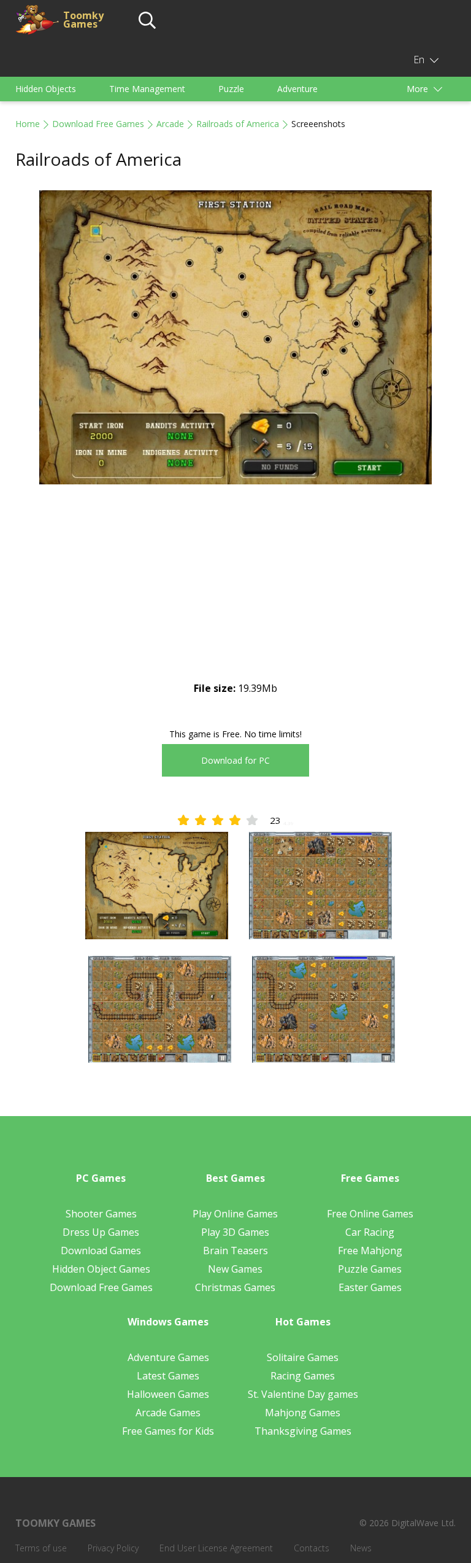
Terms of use (41, 1548)
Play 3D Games (235, 1232)
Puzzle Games (370, 1269)
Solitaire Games (303, 1357)
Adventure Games (168, 1357)
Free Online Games (370, 1213)
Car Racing (369, 1232)
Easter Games (370, 1287)
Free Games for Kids (168, 1431)
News (361, 1548)
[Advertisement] (235, 593)
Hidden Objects (45, 89)
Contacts (311, 1548)
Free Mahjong (370, 1250)
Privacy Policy (113, 1548)
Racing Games (302, 1376)
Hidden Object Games (101, 1269)
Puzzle (231, 89)
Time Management (147, 89)
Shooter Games (101, 1213)
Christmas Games (235, 1287)
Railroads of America (237, 124)
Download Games (101, 1250)
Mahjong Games (302, 1412)
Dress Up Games (101, 1232)
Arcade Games (168, 1412)
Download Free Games (98, 124)
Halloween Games (168, 1394)
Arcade (170, 124)
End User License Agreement (216, 1548)
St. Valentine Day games (303, 1394)
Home (27, 124)
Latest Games (168, 1376)
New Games (235, 1269)
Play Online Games (235, 1213)
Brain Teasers (235, 1250)
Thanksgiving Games (303, 1431)
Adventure (297, 89)
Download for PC (235, 760)
